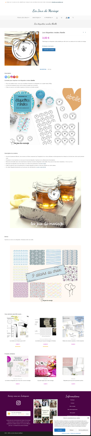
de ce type (43, 163)
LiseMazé (20, 433)
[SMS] (8, 77)
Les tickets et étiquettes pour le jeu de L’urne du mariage (17, 380)
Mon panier (72, 412)
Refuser (71, 430)
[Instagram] (11, 77)
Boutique (73, 399)
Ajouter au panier (49, 49)
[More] (17, 77)
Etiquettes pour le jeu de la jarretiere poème (73, 380)
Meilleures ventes (48, 339)
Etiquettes (19, 339)
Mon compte (72, 406)
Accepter (60, 430)
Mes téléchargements (72, 409)
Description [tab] (43, 69)
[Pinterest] (14, 77)
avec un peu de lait (41, 167)
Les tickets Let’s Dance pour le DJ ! (18, 340)
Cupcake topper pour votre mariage (45, 380)
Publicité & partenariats (72, 415)
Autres (15, 339)
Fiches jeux (42, 339)
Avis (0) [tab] (49, 69)
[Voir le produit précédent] (83, 32)
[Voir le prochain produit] (85, 32)
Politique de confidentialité (75, 433)
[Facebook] (6, 77)
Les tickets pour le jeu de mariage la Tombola (45, 340)
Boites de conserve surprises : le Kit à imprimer (73, 340)
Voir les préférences (83, 430)
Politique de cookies (66, 433)
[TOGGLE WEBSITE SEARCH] (73, 18)
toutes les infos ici (57, 2)
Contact (72, 403)
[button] (88, 418)
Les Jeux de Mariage (45, 11)
